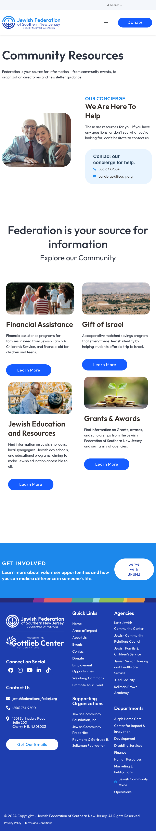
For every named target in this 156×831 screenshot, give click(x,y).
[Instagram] (20, 670)
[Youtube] (29, 670)
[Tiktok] (48, 670)
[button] (105, 22)
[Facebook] (10, 670)
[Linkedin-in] (38, 670)
